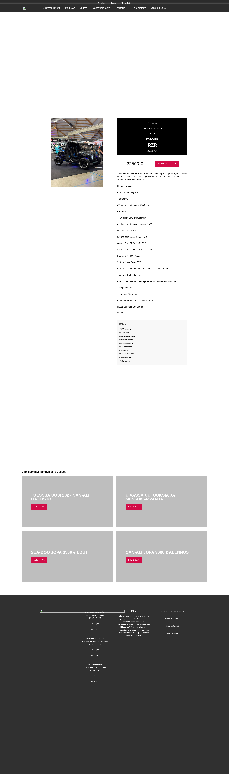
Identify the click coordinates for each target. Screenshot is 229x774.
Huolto (113, 3)
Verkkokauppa (158, 8)
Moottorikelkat (51, 8)
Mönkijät (70, 8)
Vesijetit (120, 8)
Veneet (83, 8)
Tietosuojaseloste (172, 619)
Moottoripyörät (101, 8)
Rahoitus (101, 3)
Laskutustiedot (172, 633)
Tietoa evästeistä (172, 626)
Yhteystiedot (126, 3)
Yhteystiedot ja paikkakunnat (172, 611)
